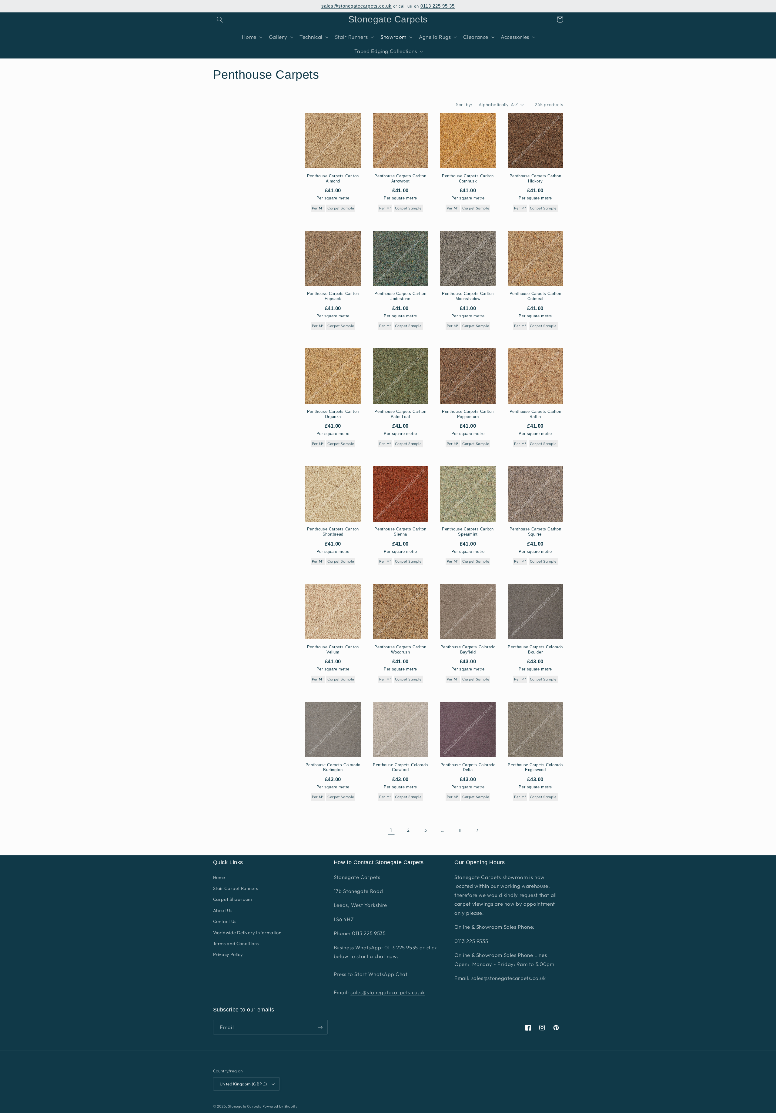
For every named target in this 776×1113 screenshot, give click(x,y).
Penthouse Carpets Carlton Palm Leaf (400, 414)
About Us (222, 910)
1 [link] (391, 830)
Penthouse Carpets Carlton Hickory (535, 178)
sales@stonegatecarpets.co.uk (356, 6)
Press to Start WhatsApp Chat (371, 974)
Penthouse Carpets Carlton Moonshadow (468, 296)
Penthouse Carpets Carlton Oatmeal (535, 296)
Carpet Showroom (232, 899)
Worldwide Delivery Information (247, 932)
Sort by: (464, 104)
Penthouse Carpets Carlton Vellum (333, 649)
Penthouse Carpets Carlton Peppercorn (468, 414)
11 (460, 830)
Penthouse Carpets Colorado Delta (468, 767)
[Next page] (477, 830)
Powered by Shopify (280, 1106)
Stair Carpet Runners (236, 888)
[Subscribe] (320, 1027)
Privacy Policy (228, 954)
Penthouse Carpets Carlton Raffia (535, 414)
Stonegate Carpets (244, 1106)
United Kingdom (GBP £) (243, 1084)
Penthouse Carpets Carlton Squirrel (535, 531)
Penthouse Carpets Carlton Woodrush (400, 649)
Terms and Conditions (236, 943)
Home (219, 877)
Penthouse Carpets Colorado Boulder (535, 649)
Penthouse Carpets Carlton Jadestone (400, 296)
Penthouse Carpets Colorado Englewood (535, 767)
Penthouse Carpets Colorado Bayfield (468, 649)
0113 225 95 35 (437, 6)
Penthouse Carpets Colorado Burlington (333, 767)
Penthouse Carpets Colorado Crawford (400, 767)
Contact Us (224, 921)
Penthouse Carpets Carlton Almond (333, 178)
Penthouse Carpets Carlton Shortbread (333, 531)
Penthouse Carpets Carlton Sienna (400, 531)
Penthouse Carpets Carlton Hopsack (333, 296)
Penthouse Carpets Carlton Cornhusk (468, 178)
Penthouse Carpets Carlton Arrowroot (400, 178)
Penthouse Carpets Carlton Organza (333, 414)
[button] (220, 19)
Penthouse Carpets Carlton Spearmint (468, 531)
